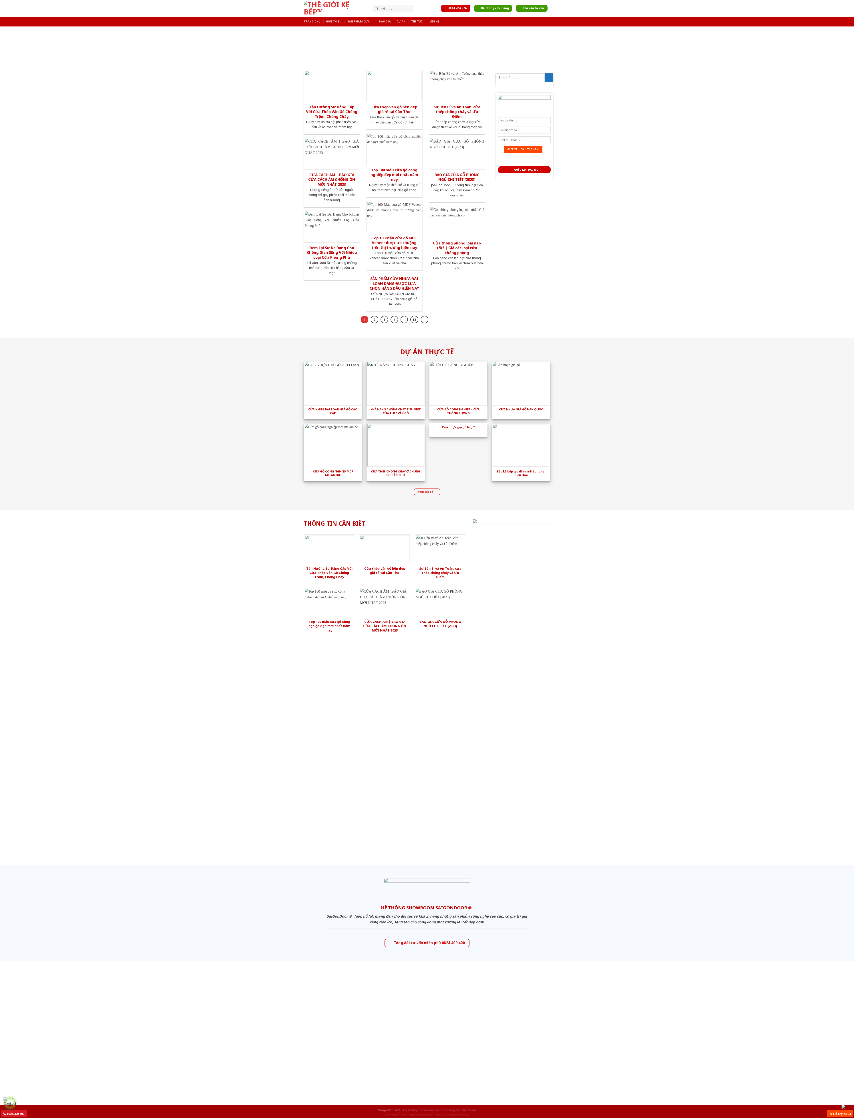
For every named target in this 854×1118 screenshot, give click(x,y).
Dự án (401, 21)
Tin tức (417, 21)
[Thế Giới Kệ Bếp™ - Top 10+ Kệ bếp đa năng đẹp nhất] (337, 8)
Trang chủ (312, 21)
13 (414, 319)
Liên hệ (434, 21)
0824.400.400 (15, 1114)
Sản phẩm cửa (358, 21)
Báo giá (385, 21)
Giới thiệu (333, 21)
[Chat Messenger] (847, 1107)
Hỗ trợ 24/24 (841, 1114)
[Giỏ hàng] (548, 21)
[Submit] (409, 8)
